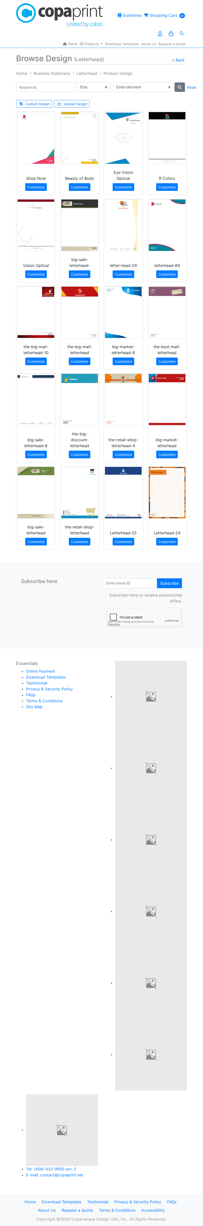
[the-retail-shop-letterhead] (79, 493)
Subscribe (169, 583)
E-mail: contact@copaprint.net (54, 1174)
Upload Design (75, 104)
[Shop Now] (35, 138)
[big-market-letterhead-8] (123, 312)
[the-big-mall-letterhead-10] (35, 312)
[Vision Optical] (35, 225)
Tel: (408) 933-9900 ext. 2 (51, 1168)
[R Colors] (167, 138)
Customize (36, 187)
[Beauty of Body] (79, 138)
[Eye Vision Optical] (123, 138)
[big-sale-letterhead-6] (35, 399)
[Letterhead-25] (123, 493)
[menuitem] (70, 44)
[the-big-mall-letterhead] (79, 312)
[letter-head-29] (123, 225)
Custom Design (37, 104)
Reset (191, 87)
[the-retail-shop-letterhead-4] (123, 399)
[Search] (182, 33)
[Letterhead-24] (167, 493)
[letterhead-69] (167, 225)
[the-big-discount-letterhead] (79, 399)
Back (180, 60)
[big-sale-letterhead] (35, 493)
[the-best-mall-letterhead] (167, 312)
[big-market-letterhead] (167, 399)
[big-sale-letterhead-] (79, 225)
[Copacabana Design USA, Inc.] (59, 15)
